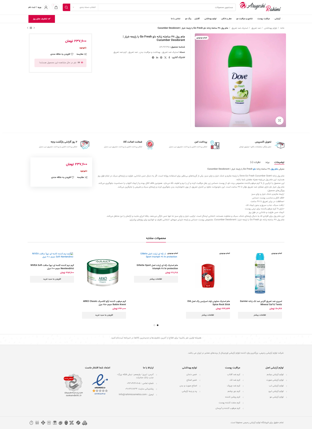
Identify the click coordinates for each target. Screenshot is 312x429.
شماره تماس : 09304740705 (140, 383)
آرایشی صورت (272, 380)
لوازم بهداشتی (270, 28)
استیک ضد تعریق (239, 28)
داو (254, 169)
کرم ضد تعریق (120, 52)
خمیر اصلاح (192, 380)
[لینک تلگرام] (153, 57)
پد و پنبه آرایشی (189, 391)
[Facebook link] (169, 57)
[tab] (279, 162)
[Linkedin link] (157, 57)
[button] (104, 315)
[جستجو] (66, 7)
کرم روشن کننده (232, 397)
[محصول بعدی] (27, 28)
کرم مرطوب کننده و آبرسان (227, 408)
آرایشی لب (274, 385)
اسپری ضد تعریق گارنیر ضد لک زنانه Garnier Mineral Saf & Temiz (261, 303)
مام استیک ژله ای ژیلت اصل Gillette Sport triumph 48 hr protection (157, 267)
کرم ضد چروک (233, 385)
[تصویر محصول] (260, 273)
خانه (282, 28)
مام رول (275, 169)
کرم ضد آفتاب (233, 374)
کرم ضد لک (235, 380)
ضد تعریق (256, 28)
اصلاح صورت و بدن (188, 385)
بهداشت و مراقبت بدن (149, 52)
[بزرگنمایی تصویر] (279, 120)
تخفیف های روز (40, 18)
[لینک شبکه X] (165, 57)
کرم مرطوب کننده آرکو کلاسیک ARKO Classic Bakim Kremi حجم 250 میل (104, 303)
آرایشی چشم (273, 374)
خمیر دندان (191, 374)
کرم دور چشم (234, 391)
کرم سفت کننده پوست (229, 402)
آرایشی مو (274, 397)
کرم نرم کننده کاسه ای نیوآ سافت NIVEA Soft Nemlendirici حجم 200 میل (52, 267)
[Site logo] (261, 7)
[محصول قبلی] (34, 28)
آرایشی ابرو (274, 391)
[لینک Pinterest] (161, 57)
